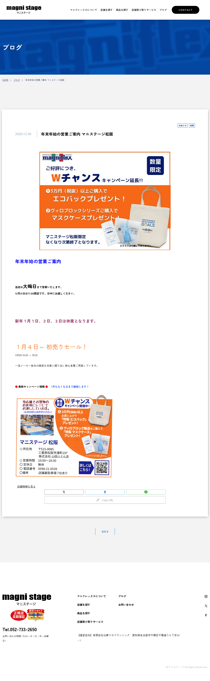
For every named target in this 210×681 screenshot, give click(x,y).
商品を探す (122, 9)
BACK (105, 531)
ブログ (163, 9)
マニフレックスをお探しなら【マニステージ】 (24, 9)
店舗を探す (106, 9)
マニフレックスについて (83, 9)
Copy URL (106, 500)
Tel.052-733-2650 (19, 629)
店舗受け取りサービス (144, 9)
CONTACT (186, 9)
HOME (5, 79)
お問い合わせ (126, 605)
